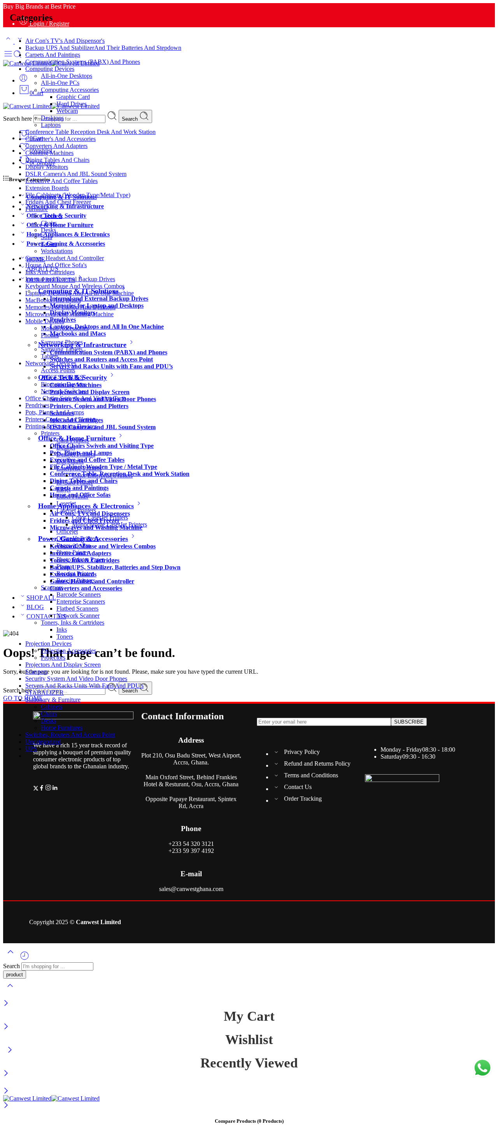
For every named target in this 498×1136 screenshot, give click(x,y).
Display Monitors (46, 167)
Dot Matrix (70, 461)
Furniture (36, 209)
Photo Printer (72, 552)
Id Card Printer (74, 482)
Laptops (51, 125)
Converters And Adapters (56, 146)
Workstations (57, 251)
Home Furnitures (61, 727)
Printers (50, 433)
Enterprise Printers (79, 468)
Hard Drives (71, 103)
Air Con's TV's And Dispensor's (65, 40)
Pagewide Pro (73, 545)
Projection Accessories (68, 650)
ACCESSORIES (62, 377)
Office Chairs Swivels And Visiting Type (75, 398)
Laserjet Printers (76, 510)
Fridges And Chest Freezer (58, 202)
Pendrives (37, 405)
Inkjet (63, 489)
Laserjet (66, 503)
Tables (49, 244)
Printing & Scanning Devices (61, 426)
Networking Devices (50, 363)
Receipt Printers (75, 580)
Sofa (46, 237)
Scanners (52, 587)
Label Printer (72, 496)
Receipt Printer (74, 573)
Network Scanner (78, 615)
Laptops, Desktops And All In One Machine (79, 293)
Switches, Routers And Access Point (70, 734)
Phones (50, 335)
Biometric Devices (63, 384)
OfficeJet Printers (77, 538)
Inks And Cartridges (50, 272)
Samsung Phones (62, 342)
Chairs (49, 223)
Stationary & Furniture (53, 699)
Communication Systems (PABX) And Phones (82, 61)
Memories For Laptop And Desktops (70, 307)
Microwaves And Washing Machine (69, 314)
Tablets (49, 356)
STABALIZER (44, 692)
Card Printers (72, 440)
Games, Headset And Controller (64, 258)
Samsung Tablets (61, 349)
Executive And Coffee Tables (61, 181)
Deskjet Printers (75, 454)
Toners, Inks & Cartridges (72, 622)
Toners (64, 636)
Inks (61, 629)
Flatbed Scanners (77, 608)
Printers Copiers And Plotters (60, 419)
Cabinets (51, 216)
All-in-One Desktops (66, 75)
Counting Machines (49, 153)
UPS (31, 748)
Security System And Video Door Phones (76, 678)
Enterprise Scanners (80, 601)
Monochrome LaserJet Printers (109, 524)
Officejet (67, 531)
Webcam (67, 110)
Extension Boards (47, 188)
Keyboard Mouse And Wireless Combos (74, 286)
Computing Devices (49, 68)
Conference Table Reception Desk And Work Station (90, 132)
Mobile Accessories (65, 328)
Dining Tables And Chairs (57, 160)
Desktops (52, 117)
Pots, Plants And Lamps (54, 412)
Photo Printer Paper (80, 559)
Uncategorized (43, 741)
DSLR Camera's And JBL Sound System (75, 174)
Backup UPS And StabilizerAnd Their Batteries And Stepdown (103, 47)
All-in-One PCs (60, 82)
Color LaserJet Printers (100, 517)
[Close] (6, 1003)
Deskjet (65, 447)
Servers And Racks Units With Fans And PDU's (84, 685)
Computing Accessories (70, 89)
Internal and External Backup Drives (70, 279)
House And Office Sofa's (56, 265)
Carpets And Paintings (52, 54)
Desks (48, 230)
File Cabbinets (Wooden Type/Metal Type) (77, 195)
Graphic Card (73, 96)
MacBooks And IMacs (53, 300)
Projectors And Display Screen (63, 664)
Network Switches (63, 391)
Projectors (53, 657)
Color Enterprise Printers (102, 475)
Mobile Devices (44, 321)
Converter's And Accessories (60, 139)
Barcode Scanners (78, 594)
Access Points (58, 370)
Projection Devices (48, 643)
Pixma (64, 566)
